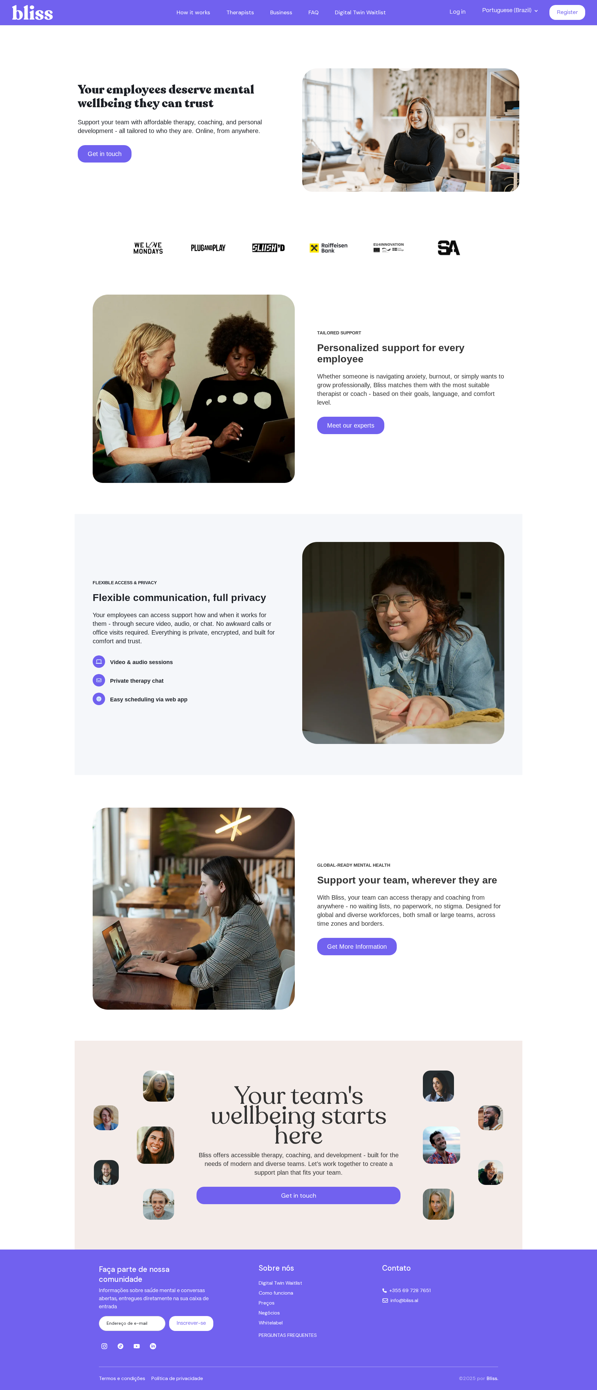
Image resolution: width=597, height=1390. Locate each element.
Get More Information (357, 946)
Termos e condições (122, 1378)
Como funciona (276, 1293)
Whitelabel (271, 1322)
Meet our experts (350, 425)
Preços (267, 1303)
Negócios (269, 1313)
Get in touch (105, 153)
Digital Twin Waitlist (280, 1283)
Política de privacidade (177, 1378)
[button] (511, 11)
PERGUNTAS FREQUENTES (288, 1335)
